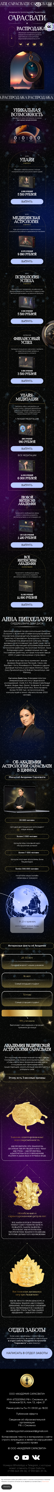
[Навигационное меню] (49, 5)
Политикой (45, 1481)
